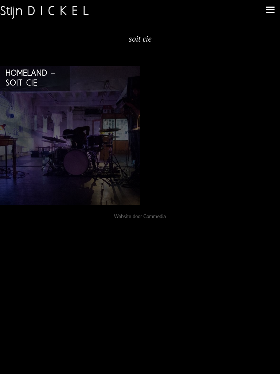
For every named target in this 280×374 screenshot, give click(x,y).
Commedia (154, 216)
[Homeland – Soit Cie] (70, 136)
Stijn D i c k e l (44, 11)
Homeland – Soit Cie (30, 78)
